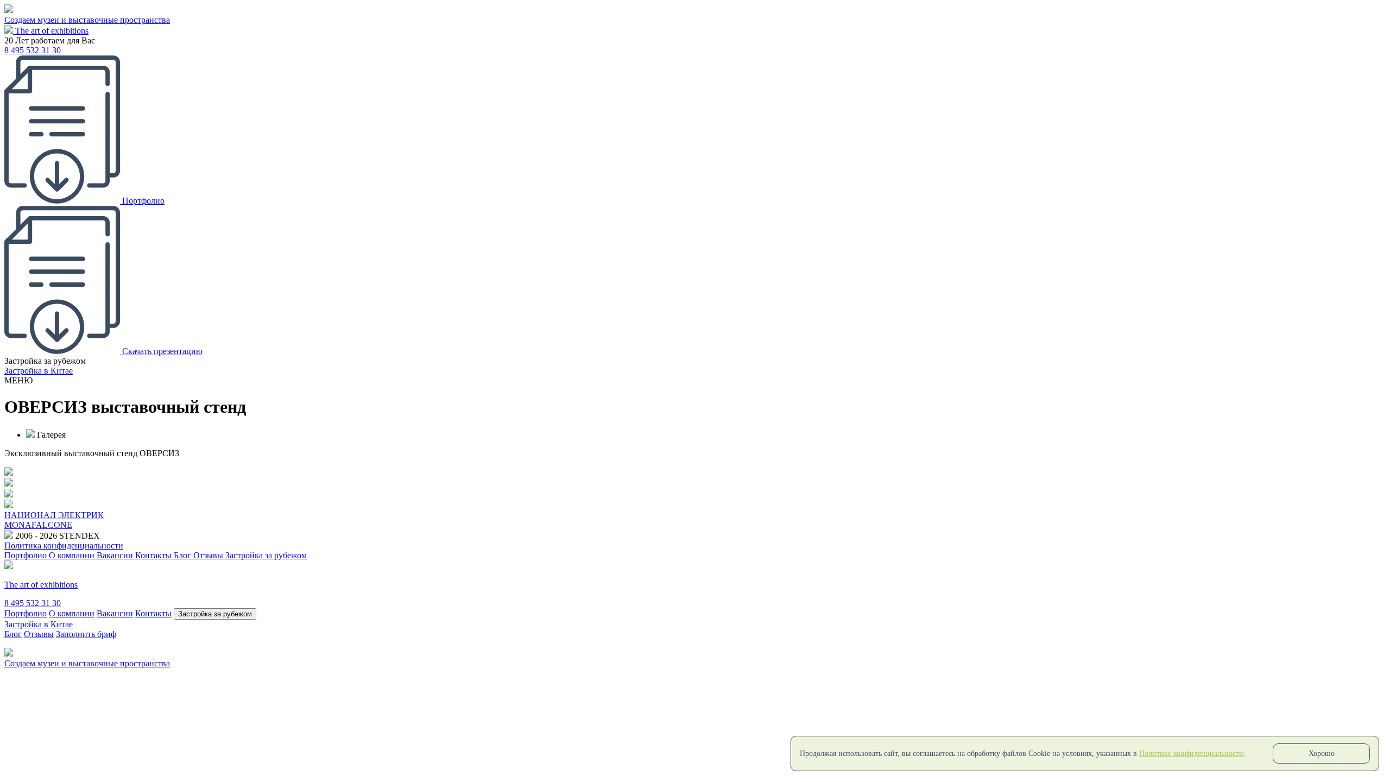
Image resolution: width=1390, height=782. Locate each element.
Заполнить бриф (86, 634)
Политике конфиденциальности (1191, 753)
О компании (73, 555)
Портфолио (26, 555)
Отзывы (209, 555)
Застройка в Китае (38, 370)
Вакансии (116, 555)
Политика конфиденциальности (63, 545)
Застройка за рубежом (266, 555)
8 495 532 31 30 (32, 50)
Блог (183, 555)
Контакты (154, 555)
